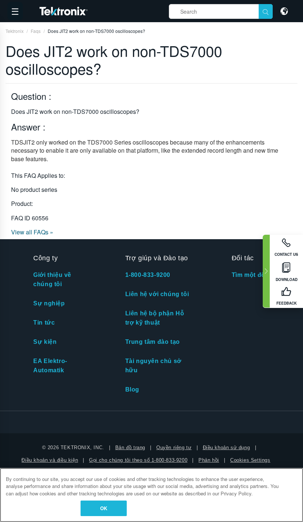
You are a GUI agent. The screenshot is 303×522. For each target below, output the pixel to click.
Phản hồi (208, 460)
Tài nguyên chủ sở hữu (153, 365)
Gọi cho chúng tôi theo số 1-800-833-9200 (138, 460)
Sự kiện (45, 342)
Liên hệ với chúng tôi (157, 294)
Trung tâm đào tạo (152, 342)
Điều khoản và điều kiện (49, 460)
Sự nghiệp (49, 303)
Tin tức (44, 322)
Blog (132, 389)
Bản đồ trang (130, 447)
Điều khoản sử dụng (226, 447)
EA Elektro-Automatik (50, 365)
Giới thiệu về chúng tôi (52, 279)
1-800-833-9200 (147, 275)
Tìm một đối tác (255, 275)
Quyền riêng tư (173, 447)
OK (103, 508)
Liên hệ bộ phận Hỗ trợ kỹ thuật (154, 318)
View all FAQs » (32, 232)
